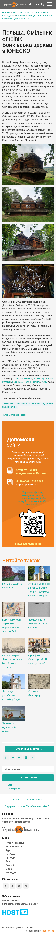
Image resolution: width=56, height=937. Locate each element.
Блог (8, 861)
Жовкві (37, 378)
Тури (8, 850)
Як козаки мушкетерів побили (9, 727)
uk (30, 4)
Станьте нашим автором (29, 749)
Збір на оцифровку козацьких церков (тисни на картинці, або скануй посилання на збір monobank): (32, 498)
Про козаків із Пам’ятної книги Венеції (37, 623)
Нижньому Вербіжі (22, 382)
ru (34, 4)
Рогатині (6, 382)
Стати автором (33, 799)
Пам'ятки (11, 854)
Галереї (10, 865)
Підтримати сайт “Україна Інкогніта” (27, 806)
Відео (9, 869)
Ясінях (36, 382)
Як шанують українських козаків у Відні (11, 695)
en (37, 4)
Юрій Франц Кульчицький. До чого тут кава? (38, 659)
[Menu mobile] (49, 4)
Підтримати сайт (28, 777)
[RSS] (26, 886)
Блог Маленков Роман (14, 415)
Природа (10, 857)
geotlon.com (47, 931)
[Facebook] (6, 886)
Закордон (11, 872)
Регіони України (14, 846)
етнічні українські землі (28, 403)
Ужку (44, 382)
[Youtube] (19, 886)
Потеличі (18, 378)
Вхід (10, 785)
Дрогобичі (47, 378)
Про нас (15, 799)
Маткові (28, 378)
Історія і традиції (15, 843)
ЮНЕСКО (8, 403)
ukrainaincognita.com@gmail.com (20, 904)
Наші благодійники (28, 543)
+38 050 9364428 (10, 900)
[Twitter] (12, 886)
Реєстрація (14, 788)
